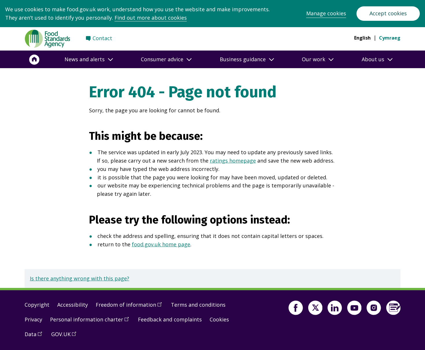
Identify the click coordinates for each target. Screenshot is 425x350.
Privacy (33, 319)
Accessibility (72, 304)
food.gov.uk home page (161, 244)
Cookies (219, 319)
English (362, 38)
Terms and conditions (198, 304)
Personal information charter (91, 321)
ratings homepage (233, 160)
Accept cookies (388, 13)
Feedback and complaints (170, 319)
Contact (102, 38)
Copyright (37, 304)
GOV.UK (65, 336)
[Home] (34, 59)
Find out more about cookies (150, 17)
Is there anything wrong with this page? (79, 278)
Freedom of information (131, 307)
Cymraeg (389, 38)
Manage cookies (326, 13)
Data (35, 336)
